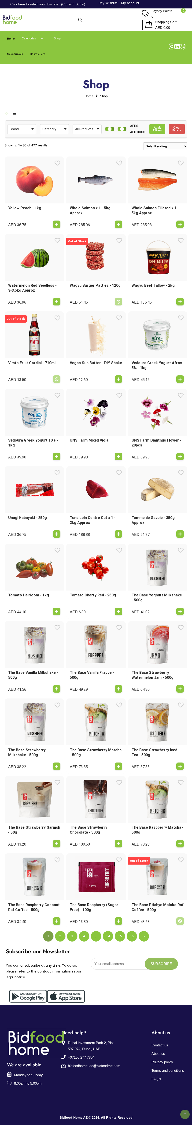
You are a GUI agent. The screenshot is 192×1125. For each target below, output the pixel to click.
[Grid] (6, 114)
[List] (14, 114)
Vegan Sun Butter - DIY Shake (96, 363)
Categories (29, 38)
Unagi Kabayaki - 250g (27, 517)
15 (120, 936)
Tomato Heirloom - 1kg (28, 595)
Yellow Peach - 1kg (24, 208)
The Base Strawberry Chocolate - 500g (88, 830)
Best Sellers (37, 54)
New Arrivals (15, 54)
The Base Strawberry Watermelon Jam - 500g (153, 675)
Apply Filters (157, 129)
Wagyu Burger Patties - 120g (95, 285)
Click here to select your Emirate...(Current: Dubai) (47, 4)
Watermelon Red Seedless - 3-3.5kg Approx (32, 288)
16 (132, 936)
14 (108, 936)
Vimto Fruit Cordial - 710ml (31, 363)
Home (11, 38)
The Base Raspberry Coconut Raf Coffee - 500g (34, 907)
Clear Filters (176, 129)
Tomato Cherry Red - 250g (93, 595)
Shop (57, 38)
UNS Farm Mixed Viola (89, 440)
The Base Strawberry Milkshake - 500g (27, 752)
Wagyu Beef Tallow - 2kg (153, 285)
